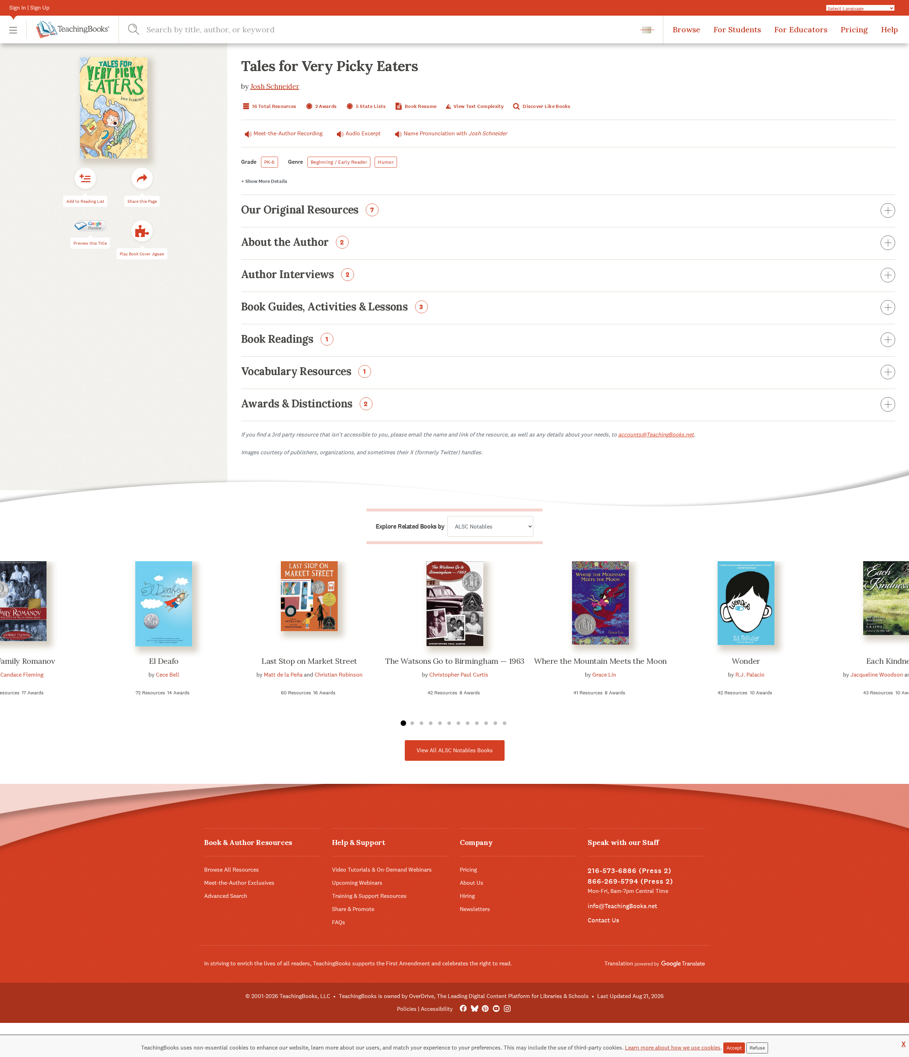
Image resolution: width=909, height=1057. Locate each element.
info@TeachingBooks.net (622, 906)
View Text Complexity (478, 106)
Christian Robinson (339, 674)
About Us (471, 883)
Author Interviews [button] (295, 275)
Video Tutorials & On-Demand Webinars (382, 869)
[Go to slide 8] (467, 723)
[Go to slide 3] (421, 723)
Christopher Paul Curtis (458, 674)
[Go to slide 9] (476, 723)
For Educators (800, 29)
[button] (13, 29)
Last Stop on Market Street (309, 661)
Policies (407, 1009)
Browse (686, 29)
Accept (734, 1048)
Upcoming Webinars (357, 883)
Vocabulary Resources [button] (303, 372)
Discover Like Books (546, 106)
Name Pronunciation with (455, 133)
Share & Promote (353, 909)
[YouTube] (496, 1009)
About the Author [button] (292, 243)
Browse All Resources (231, 869)
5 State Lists (370, 106)
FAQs (338, 922)
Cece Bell (167, 674)
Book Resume (420, 106)
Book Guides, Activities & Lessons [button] (332, 307)
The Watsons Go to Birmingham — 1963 (454, 661)
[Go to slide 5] (439, 723)
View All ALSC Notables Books (455, 750)
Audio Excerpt (363, 133)
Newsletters (475, 909)
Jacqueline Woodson (876, 674)
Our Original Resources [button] (307, 210)
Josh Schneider (274, 86)
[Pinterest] (485, 1009)
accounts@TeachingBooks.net (656, 434)
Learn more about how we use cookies (672, 1047)
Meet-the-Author (288, 133)
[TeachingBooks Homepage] (67, 29)
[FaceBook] (463, 1009)
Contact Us (603, 920)
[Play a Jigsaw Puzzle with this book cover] (142, 231)
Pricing (854, 29)
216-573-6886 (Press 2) (629, 871)
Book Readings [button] (284, 340)
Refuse (757, 1048)
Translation (619, 963)
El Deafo (163, 661)
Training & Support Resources (369, 896)
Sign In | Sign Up (29, 7)
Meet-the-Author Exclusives (239, 883)
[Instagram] (507, 1009)
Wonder (746, 661)
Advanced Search (225, 896)
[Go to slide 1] (403, 723)
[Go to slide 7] (458, 723)
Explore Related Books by (410, 526)
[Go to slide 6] (449, 723)
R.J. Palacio (749, 674)
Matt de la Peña (283, 674)
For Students (737, 29)
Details (264, 181)
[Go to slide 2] (412, 723)
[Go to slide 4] (430, 723)
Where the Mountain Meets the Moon (600, 661)
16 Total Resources (273, 106)
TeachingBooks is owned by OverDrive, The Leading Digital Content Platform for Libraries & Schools (464, 996)
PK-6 (269, 162)
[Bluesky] (474, 1009)
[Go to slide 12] (504, 723)
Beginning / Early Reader (339, 162)
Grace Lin (604, 674)
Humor (385, 162)
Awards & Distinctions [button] (304, 404)
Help (889, 29)
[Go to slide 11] (495, 723)
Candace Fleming (21, 674)
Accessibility (437, 1009)
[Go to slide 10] (486, 723)
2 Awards (325, 106)
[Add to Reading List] (85, 178)
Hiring (467, 896)
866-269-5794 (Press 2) (630, 881)
